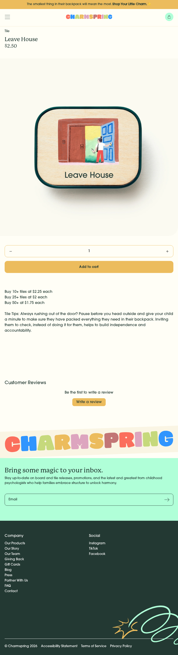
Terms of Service (93, 646)
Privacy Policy (121, 646)
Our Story (12, 549)
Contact (11, 591)
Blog (8, 570)
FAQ (8, 586)
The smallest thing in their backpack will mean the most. (89, 4)
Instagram (97, 543)
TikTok (93, 549)
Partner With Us (16, 580)
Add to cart (89, 267)
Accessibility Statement (59, 646)
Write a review (89, 402)
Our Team (12, 554)
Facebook (97, 554)
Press (8, 575)
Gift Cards (12, 564)
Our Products (15, 543)
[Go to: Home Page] (89, 16)
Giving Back (14, 559)
